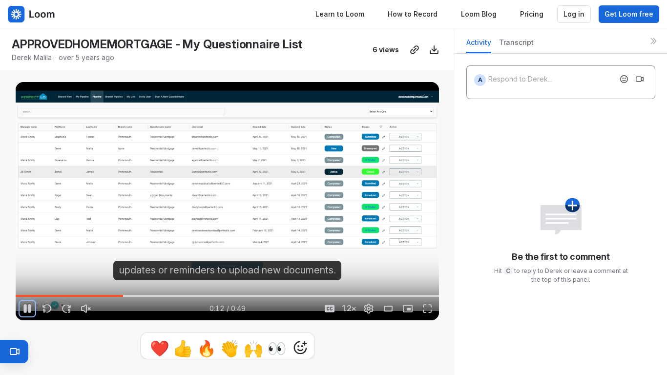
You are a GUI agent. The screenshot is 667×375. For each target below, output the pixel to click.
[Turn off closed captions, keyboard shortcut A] (329, 308)
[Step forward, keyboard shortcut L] (66, 308)
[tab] (478, 45)
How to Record (413, 14)
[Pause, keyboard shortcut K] (27, 308)
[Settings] (368, 308)
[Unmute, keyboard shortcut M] (86, 308)
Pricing (531, 14)
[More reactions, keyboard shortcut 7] (300, 347)
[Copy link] (414, 50)
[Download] (434, 50)
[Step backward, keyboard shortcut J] (47, 308)
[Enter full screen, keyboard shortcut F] (427, 308)
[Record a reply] (639, 79)
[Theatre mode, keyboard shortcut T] (388, 308)
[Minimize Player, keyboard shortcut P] (408, 308)
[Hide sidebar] (653, 41)
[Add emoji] (624, 79)
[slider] (227, 296)
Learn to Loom (339, 14)
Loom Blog (479, 14)
